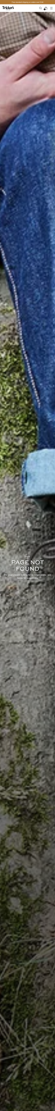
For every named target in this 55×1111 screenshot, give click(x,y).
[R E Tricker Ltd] (8, 8)
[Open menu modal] (51, 8)
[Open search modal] (40, 8)
